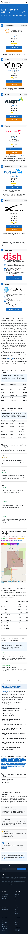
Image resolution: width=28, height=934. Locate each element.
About (16, 920)
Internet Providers (5, 894)
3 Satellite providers (18, 540)
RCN (16, 909)
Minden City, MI (10, 758)
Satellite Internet (5, 907)
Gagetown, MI (10, 760)
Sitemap (3, 930)
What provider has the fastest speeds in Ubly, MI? (11, 720)
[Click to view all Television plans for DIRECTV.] (12, 289)
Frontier (3, 400)
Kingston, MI (3, 764)
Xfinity (2, 389)
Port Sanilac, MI (20, 766)
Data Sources (4, 926)
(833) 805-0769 (14, 116)
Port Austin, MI (10, 764)
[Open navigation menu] (26, 2)
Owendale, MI (16, 760)
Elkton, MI (22, 758)
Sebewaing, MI (22, 764)
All (18, 544)
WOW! (16, 911)
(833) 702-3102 (14, 309)
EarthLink (17, 894)
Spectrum (17, 900)
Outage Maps (4, 928)
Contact (16, 924)
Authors (16, 922)
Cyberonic (6, 628)
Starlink (3, 392)
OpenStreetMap (10, 581)
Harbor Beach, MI (9, 761)
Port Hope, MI (3, 763)
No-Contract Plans (5, 909)
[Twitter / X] (19, 930)
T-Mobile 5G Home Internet (10, 631)
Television (14, 70)
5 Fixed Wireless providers (6, 540)
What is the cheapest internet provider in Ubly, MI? (11, 714)
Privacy (3, 886)
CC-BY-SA (18, 581)
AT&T (16, 898)
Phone (18, 70)
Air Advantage (7, 604)
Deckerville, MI (4, 760)
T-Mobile (16, 907)
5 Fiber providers (4, 538)
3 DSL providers (20, 538)
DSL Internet (4, 903)
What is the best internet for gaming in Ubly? (13, 734)
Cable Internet (4, 900)
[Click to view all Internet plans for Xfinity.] (13, 64)
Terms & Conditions (8, 886)
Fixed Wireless (14, 544)
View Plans (14, 51)
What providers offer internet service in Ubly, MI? (11, 748)
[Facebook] (16, 930)
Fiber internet (16, 342)
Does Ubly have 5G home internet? (13, 738)
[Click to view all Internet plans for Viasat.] (13, 100)
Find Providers (22, 869)
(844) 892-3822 (14, 278)
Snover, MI (16, 761)
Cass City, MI (16, 758)
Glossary (3, 924)
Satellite (12, 105)
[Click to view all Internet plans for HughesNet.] (13, 171)
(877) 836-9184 (14, 226)
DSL (12, 138)
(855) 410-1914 (14, 81)
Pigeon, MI (21, 761)
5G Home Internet (5, 898)
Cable (9, 70)
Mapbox (2, 582)
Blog (2, 920)
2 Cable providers (12, 538)
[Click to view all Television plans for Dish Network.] (12, 256)
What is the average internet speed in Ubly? (13, 743)
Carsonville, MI (16, 763)
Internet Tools (4, 922)
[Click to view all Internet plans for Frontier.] (13, 132)
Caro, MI (14, 766)
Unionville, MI (3, 766)
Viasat (2, 395)
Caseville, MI (22, 763)
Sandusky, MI (9, 763)
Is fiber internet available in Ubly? (12, 724)
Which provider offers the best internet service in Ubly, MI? (11, 687)
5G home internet (10, 358)
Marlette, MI (9, 766)
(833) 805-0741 (14, 149)
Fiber (14, 36)
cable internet (7, 351)
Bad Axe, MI (3, 758)
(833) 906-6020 (14, 47)
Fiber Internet (4, 896)
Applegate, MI (3, 768)
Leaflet (2, 581)
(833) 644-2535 (14, 187)
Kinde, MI (3, 761)
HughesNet (4, 398)
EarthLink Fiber (5, 387)
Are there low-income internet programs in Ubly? (11, 729)
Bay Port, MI (16, 764)
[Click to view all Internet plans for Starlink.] (13, 207)
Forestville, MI (23, 760)
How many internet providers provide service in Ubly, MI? (11, 709)
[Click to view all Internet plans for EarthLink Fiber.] (13, 31)
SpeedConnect (7, 623)
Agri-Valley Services (9, 615)
